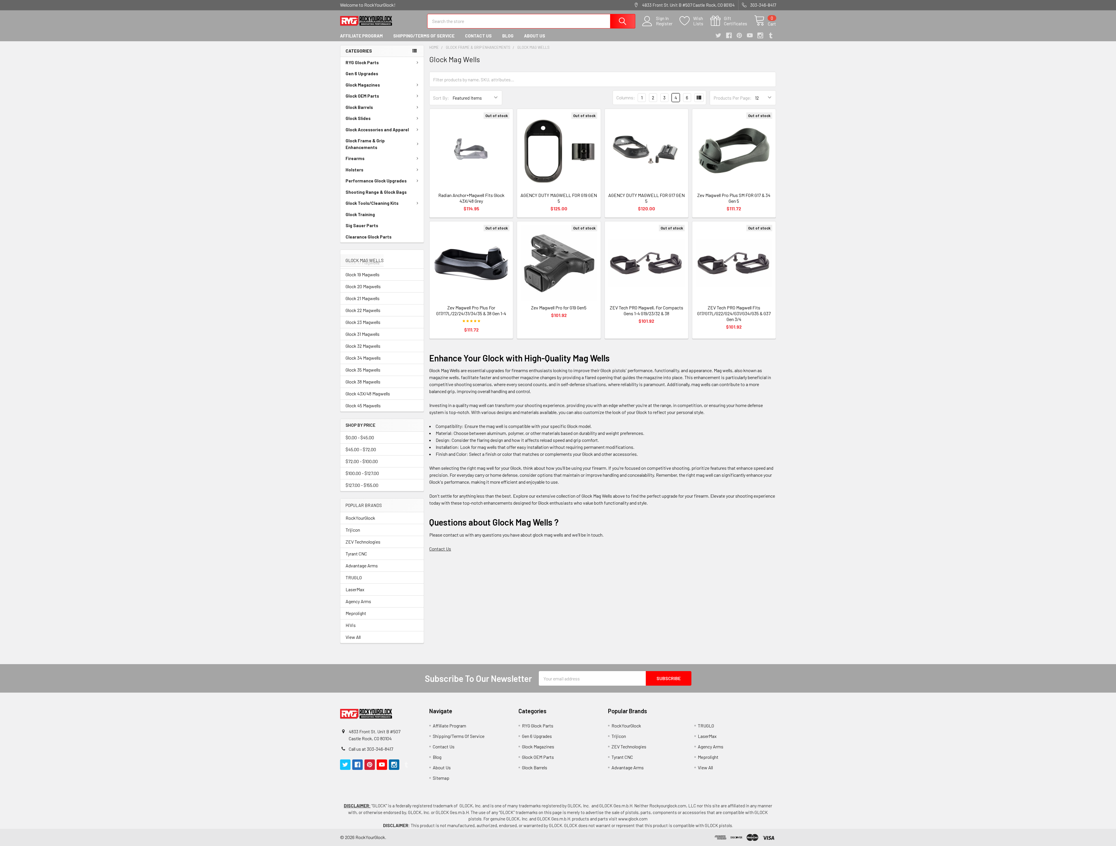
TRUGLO (354, 577)
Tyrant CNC (356, 553)
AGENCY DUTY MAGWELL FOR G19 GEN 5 (559, 198)
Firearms (355, 158)
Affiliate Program (361, 35)
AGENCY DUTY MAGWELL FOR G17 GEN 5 (646, 198)
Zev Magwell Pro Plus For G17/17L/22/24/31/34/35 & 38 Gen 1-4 (471, 310)
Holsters (354, 169)
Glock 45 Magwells (363, 405)
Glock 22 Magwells (363, 310)
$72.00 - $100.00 (362, 461)
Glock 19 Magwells (363, 274)
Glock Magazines (363, 84)
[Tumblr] (771, 35)
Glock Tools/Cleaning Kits (372, 203)
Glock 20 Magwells (363, 286)
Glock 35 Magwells (363, 369)
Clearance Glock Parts (368, 236)
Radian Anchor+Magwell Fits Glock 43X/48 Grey (471, 198)
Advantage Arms (362, 565)
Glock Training (360, 214)
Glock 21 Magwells (363, 298)
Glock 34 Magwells (363, 358)
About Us (534, 35)
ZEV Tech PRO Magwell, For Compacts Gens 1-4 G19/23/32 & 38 (646, 310)
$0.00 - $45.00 (360, 437)
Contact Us (478, 35)
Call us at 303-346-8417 (371, 749)
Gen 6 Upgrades (362, 73)
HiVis (351, 625)
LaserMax (355, 589)
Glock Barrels (359, 107)
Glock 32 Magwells (363, 346)
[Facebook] (729, 35)
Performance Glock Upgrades (376, 180)
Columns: (625, 97)
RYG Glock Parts (362, 62)
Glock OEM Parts (362, 95)
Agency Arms (358, 601)
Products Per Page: (732, 98)
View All (353, 637)
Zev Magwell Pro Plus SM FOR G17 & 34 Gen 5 (733, 198)
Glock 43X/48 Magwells (368, 393)
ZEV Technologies (363, 541)
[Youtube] (750, 35)
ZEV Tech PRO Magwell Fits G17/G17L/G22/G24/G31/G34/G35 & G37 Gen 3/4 (734, 313)
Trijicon (353, 530)
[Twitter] (718, 35)
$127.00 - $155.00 (362, 485)
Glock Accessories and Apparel (377, 129)
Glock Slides (358, 118)
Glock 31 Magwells (363, 334)
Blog (508, 35)
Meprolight (356, 613)
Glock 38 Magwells (363, 381)
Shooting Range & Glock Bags (376, 192)
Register (664, 23)
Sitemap (441, 778)
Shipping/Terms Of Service (424, 35)
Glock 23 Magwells (363, 322)
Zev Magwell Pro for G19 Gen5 (558, 307)
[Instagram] (760, 35)
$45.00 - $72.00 (361, 449)
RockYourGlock (360, 518)
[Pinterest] (739, 35)
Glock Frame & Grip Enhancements (365, 144)
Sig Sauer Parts (362, 225)
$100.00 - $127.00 (362, 473)
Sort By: (441, 98)
